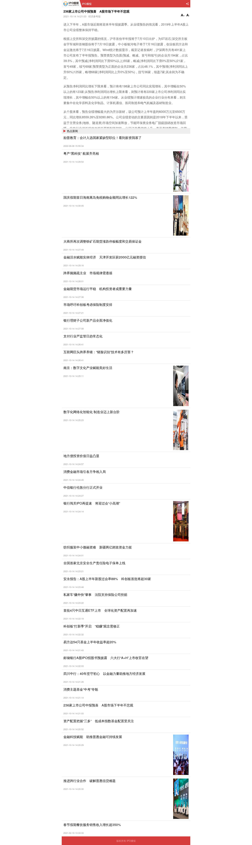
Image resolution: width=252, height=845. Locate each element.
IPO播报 (71, 3)
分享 (187, 4)
